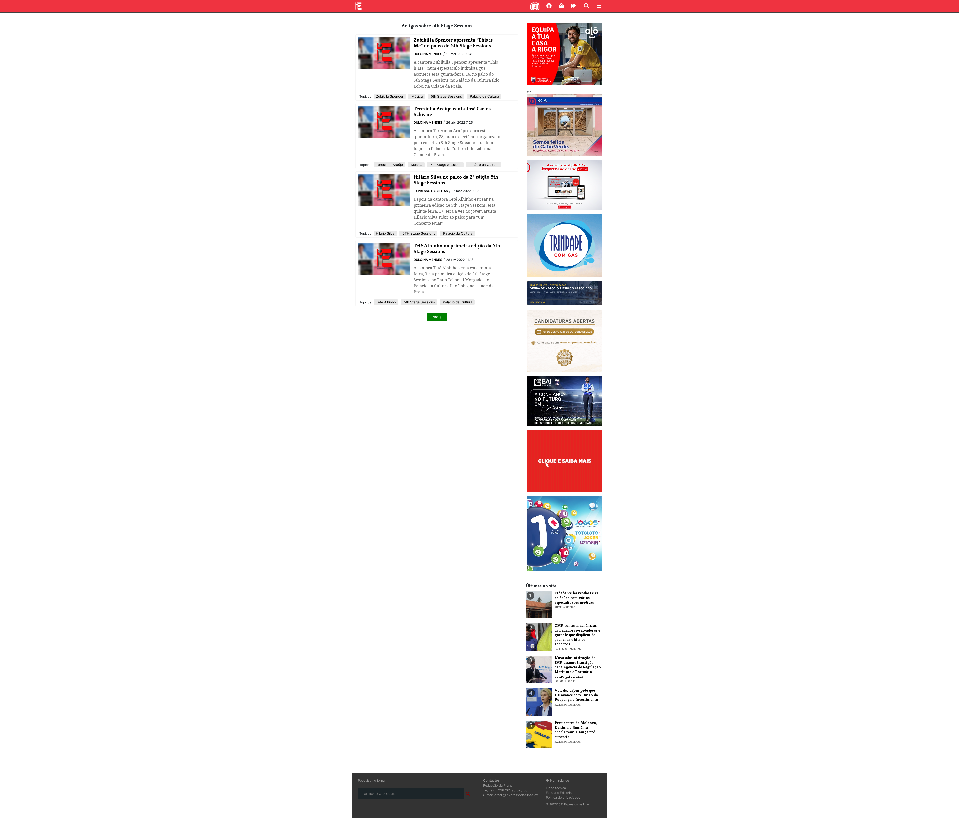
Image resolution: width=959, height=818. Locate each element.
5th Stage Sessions (446, 96)
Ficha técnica (556, 788)
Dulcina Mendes (428, 54)
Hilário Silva (385, 233)
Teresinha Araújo (389, 165)
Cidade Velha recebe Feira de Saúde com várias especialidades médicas (577, 597)
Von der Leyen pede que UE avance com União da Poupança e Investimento (576, 695)
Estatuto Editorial (559, 793)
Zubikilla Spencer (389, 96)
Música (416, 96)
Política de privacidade (563, 797)
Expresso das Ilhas (431, 191)
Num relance (559, 780)
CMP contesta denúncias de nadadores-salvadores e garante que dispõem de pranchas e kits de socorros (577, 635)
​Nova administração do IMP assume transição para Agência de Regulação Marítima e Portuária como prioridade (578, 667)
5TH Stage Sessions (418, 233)
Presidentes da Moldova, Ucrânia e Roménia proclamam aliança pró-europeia (576, 729)
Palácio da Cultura (484, 96)
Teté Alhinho (386, 302)
